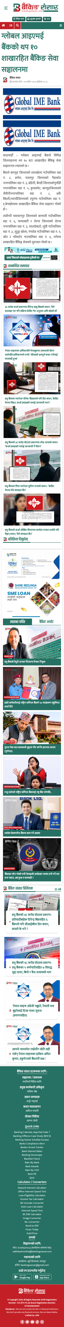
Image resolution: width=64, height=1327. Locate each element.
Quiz (32, 1178)
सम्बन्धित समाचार (18, 266)
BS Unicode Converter (32, 1203)
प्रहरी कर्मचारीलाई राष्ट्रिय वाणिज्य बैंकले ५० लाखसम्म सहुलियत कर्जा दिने (32, 705)
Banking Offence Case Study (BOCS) (32, 1136)
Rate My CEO (32, 1170)
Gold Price (32, 1233)
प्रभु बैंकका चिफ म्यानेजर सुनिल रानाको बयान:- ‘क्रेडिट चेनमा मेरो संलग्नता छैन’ (29, 488)
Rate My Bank (32, 1162)
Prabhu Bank (8, 656)
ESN (37, 1315)
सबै (59, 889)
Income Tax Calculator (32, 1199)
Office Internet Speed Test (32, 1191)
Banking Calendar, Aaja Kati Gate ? (32, 1132)
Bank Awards (32, 1166)
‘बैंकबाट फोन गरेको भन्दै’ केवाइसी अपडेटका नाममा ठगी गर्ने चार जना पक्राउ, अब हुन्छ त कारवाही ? (32, 876)
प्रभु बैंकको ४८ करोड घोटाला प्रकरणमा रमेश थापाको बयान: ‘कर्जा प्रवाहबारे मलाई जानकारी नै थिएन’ (31, 445)
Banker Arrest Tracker (32, 1147)
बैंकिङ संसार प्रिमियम (20, 888)
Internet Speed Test (32, 1211)
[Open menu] (60, 25)
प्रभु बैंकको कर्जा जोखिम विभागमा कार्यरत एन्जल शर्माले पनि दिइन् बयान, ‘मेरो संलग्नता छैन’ (32, 532)
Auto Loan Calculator (32, 1207)
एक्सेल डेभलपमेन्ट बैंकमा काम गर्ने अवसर (22, 833)
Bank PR (32, 1174)
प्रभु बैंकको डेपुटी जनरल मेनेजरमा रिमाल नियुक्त (24, 662)
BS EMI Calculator (32, 1214)
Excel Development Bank (13, 827)
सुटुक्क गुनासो (35, 19)
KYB (48, 19)
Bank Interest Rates (32, 1151)
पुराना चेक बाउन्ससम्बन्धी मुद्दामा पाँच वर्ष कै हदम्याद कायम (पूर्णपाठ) (29, 749)
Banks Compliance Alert (32, 1144)
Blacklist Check (32, 1159)
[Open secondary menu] (6, 8)
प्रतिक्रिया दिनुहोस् (18, 539)
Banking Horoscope (32, 1155)
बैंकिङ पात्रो (20, 19)
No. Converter (32, 1222)
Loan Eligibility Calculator (32, 1195)
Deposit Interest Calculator (32, 1188)
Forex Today (32, 1229)
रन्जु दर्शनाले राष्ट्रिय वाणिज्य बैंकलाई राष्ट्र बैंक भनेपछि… (28, 792)
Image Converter (32, 1218)
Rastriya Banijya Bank (11, 697)
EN (11, 26)
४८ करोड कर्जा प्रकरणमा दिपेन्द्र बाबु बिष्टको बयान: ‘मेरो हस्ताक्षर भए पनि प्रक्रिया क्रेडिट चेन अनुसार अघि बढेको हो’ (31, 309)
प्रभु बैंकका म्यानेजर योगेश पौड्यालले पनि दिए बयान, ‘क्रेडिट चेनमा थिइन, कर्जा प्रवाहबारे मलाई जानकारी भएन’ (31, 401)
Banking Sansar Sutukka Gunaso (32, 1140)
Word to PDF (32, 1226)
